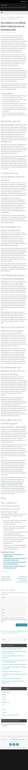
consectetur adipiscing (17, 739)
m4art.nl (4, 5)
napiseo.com (4, 726)
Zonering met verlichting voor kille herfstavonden (14, 664)
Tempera (19, 747)
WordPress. (24, 747)
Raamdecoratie (5, 702)
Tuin (5, 17)
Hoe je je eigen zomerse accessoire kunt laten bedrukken (6, 578)
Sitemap (4, 712)
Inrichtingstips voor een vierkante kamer (12, 678)
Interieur (4, 694)
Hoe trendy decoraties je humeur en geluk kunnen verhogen (12, 483)
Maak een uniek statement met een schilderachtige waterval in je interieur (21, 579)
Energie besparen (6, 692)
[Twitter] (24, 1)
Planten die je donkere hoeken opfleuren (12, 649)
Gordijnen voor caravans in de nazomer (11, 671)
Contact (4, 709)
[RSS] (26, 1)
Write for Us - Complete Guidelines (10, 715)
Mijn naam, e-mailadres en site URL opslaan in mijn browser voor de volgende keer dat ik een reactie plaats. (14, 619)
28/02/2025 (9, 32)
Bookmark (4, 571)
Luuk (3, 32)
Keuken (4, 697)
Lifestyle (4, 699)
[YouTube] (22, 1)
